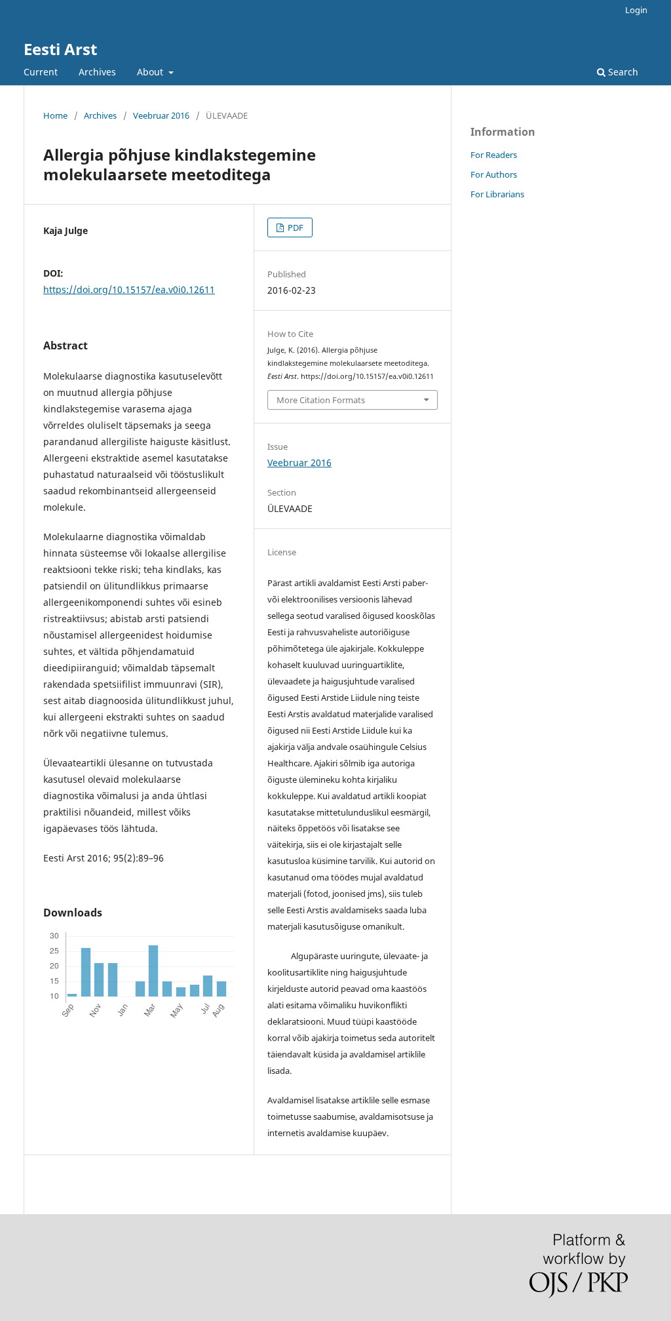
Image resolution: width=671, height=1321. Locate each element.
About (151, 72)
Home (55, 115)
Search (621, 72)
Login (636, 10)
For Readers (493, 155)
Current (41, 72)
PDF (294, 227)
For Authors (493, 174)
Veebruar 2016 (161, 115)
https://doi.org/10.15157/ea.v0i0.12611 (129, 289)
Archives (97, 72)
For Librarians (497, 194)
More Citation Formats (321, 400)
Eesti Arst (60, 49)
